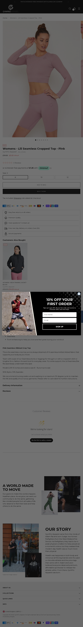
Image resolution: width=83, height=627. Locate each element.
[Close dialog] (79, 294)
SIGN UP (59, 327)
